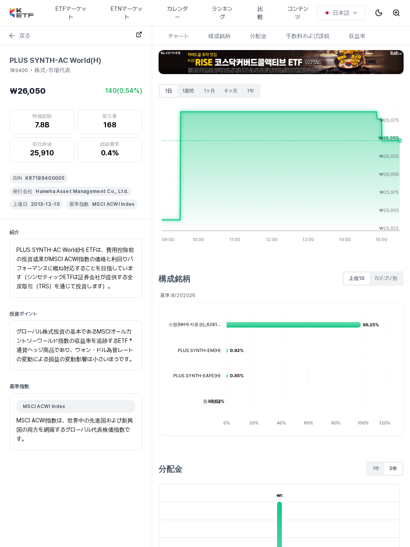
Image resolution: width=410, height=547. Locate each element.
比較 (260, 13)
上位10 (356, 278)
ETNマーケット (127, 13)
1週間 (188, 91)
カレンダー (177, 13)
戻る (24, 35)
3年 (393, 468)
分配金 (258, 36)
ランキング (222, 13)
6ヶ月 (231, 91)
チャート (178, 36)
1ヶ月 (209, 91)
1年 (250, 91)
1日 (169, 91)
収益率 (357, 36)
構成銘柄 (219, 36)
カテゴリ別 (386, 278)
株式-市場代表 (52, 70)
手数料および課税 (308, 36)
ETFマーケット (70, 13)
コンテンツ (297, 13)
